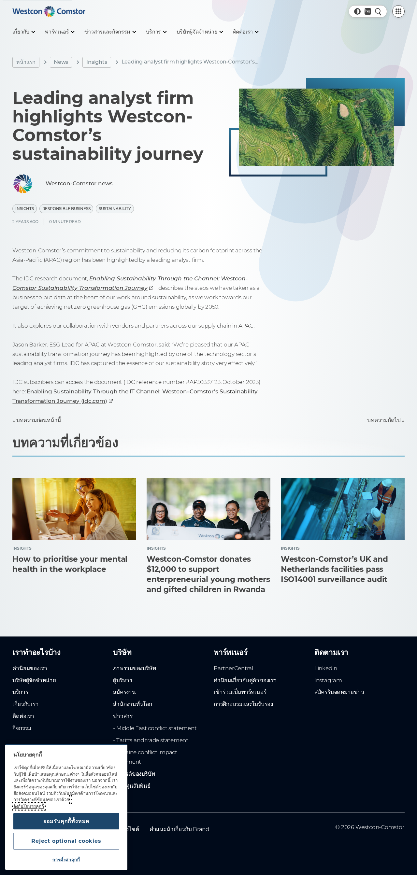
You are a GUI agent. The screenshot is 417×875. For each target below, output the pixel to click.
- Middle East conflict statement (154, 728)
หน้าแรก (26, 62)
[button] (357, 11)
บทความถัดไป (384, 420)
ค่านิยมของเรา (29, 668)
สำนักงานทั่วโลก (132, 704)
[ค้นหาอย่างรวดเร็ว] (378, 11)
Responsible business (66, 208)
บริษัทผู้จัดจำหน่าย (34, 680)
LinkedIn (325, 668)
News (61, 62)
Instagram (328, 680)
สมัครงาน (124, 692)
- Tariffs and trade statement (150, 740)
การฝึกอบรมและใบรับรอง (243, 704)
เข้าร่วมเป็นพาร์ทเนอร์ (240, 692)
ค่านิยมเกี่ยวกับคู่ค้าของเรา (245, 680)
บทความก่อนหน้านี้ (38, 420)
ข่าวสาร (123, 716)
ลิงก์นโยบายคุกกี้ (28, 806)
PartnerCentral (233, 668)
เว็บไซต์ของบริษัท (134, 773)
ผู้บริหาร (122, 680)
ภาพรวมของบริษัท (134, 668)
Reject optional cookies (66, 841)
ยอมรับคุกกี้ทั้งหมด (66, 821)
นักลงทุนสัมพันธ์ (132, 786)
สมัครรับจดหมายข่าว (339, 692)
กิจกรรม (21, 728)
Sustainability (115, 208)
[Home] (48, 11)
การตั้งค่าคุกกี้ (66, 859)
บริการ (20, 692)
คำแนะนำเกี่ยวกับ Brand (179, 829)
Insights (96, 62)
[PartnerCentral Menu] (398, 11)
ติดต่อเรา (23, 716)
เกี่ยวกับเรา (25, 704)
